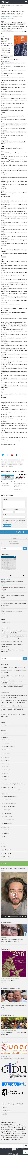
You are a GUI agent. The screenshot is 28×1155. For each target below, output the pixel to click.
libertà (5, 1135)
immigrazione (21, 1131)
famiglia (6, 462)
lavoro (22, 1133)
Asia (5, 773)
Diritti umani (21, 1127)
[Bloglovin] (26, 532)
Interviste (8, 5)
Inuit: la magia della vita (17, 641)
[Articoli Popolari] (11, 575)
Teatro (5, 749)
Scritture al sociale (5, 579)
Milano (19, 1135)
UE (13, 1139)
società (3, 1139)
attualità (14, 1125)
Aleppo (5, 459)
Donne (5, 830)
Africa (5, 766)
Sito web (4, 514)
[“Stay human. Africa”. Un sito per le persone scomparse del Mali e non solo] (14, 1023)
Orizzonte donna (7, 813)
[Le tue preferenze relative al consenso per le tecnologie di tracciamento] (25, 1152)
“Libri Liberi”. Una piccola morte (7, 980)
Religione (15, 464)
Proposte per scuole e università (11, 790)
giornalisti (3, 1131)
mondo (23, 1135)
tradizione (11, 466)
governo (13, 1131)
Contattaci (4, 1114)
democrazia (3, 1127)
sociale (22, 1137)
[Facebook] (16, 532)
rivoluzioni (20, 464)
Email (16, 509)
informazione (5, 1133)
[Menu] (26, 2)
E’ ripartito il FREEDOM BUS (11, 632)
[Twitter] (19, 532)
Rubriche (4, 794)
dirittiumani (14, 1127)
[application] (14, 895)
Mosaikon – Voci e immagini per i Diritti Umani (12, 1104)
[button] (14, 895)
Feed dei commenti (6, 853)
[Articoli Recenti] (4, 575)
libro (19, 462)
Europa (5, 776)
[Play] (3, 916)
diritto (25, 1127)
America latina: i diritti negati (10, 796)
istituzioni (18, 1133)
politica (15, 1137)
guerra (16, 1131)
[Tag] (23, 575)
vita (19, 1139)
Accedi (4, 846)
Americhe (6, 770)
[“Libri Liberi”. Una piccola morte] (14, 964)
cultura (22, 1125)
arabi (9, 459)
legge (2, 1135)
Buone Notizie (7, 800)
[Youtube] (23, 532)
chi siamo (4, 1107)
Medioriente (4, 464)
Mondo (3, 7)
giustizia (8, 1131)
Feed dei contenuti (6, 850)
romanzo (3, 466)
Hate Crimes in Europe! (9, 803)
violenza (16, 1139)
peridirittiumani (9, 1137)
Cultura (3, 5)
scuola (19, 1137)
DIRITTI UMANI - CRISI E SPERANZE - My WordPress (13, 636)
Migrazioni (4, 760)
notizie (3, 1137)
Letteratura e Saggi (17, 5)
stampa (8, 1139)
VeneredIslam (7, 823)
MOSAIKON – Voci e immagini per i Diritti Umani (12, 784)
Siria (7, 466)
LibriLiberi (6, 810)
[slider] (13, 916)
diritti (22, 459)
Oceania (5, 780)
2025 (14, 569)
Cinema (5, 739)
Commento (5, 499)
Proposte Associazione (7, 787)
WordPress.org (5, 856)
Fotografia (6, 743)
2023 (3, 569)
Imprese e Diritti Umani (9, 806)
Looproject (14, 1150)
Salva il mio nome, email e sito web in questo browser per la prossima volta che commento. (14, 521)
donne (3, 462)
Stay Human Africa (8, 820)
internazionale (12, 1133)
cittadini (19, 1125)
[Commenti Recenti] (17, 575)
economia (6, 1129)
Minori (5, 836)
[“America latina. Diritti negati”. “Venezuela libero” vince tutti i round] (14, 996)
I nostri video (5, 754)
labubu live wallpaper (7, 644)
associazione (13, 459)
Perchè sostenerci (6, 1110)
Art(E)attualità (5, 733)
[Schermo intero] (25, 916)
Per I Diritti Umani (6, 16)
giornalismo (12, 462)
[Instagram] (21, 532)
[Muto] (22, 916)
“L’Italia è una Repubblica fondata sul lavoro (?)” (11, 611)
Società (2, 593)
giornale (16, 1129)
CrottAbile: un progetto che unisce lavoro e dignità (12, 581)
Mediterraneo (9, 464)
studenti (11, 1139)
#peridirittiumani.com (7, 1123)
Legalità (5, 833)
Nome (4, 509)
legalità (25, 1133)
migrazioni (15, 1135)
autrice (18, 459)
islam (16, 462)
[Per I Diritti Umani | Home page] (6, 2)
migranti (11, 1135)
